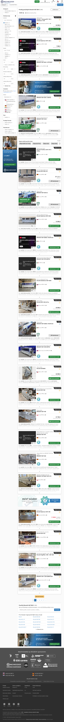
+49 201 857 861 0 (39, 673)
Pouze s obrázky (9, 129)
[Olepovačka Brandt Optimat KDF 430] (27, 516)
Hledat (60, 4)
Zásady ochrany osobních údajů (32, 719)
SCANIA (7, 42)
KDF (6, 53)
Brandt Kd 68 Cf (22, 627)
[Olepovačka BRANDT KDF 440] (27, 416)
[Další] (34, 24)
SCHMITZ (8, 34)
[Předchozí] (19, 24)
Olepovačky (54, 143)
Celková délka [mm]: (7, 76)
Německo (9, 105)
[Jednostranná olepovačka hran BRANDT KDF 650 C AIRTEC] (27, 102)
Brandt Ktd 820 (50, 624)
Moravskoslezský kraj (10, 102)
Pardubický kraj (10, 104)
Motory (7, 12)
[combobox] (10, 97)
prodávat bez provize (9, 164)
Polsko (8, 109)
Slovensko (9, 110)
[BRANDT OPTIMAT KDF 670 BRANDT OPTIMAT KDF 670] (27, 480)
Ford (7, 35)
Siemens (8, 31)
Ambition (7, 54)
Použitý (7, 117)
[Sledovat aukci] (59, 119)
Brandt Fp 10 (22, 619)
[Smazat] (56, 5)
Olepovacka (46, 143)
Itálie (8, 107)
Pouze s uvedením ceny (9, 64)
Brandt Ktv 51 (50, 627)
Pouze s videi (8, 131)
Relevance (55, 9)
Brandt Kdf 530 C (37, 622)
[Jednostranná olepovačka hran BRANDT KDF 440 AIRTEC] (27, 351)
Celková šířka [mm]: (7, 81)
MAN (7, 29)
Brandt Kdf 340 (36, 619)
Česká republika (9, 91)
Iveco (7, 27)
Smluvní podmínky (42, 719)
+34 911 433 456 (38, 675)
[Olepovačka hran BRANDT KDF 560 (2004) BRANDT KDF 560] (27, 459)
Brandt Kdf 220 (36, 617)
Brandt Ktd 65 (50, 617)
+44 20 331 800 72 (9, 673)
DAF (7, 32)
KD (6, 58)
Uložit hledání (39, 596)
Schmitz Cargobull (10, 37)
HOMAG (7, 45)
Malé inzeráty (8, 122)
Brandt (7, 22)
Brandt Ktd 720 (50, 622)
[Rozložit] (39, 36)
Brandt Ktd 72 (50, 619)
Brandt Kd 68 (22, 624)
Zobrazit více (40, 629)
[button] (62, 1)
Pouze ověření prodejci (10, 132)
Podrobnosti (55, 130)
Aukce (7, 124)
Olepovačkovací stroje (25, 143)
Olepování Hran (37, 143)
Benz (7, 24)
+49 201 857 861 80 (9, 675)
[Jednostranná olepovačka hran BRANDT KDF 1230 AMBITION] (27, 581)
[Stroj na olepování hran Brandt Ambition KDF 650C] (27, 285)
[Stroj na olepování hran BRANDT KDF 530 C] (27, 123)
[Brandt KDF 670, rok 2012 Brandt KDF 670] (27, 537)
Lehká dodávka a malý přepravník (34, 681)
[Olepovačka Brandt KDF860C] (27, 373)
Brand (20, 617)
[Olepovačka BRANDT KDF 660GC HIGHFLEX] (27, 328)
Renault (7, 40)
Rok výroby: (5, 66)
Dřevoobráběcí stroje (10, 11)
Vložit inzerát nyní (54, 91)
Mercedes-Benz (9, 26)
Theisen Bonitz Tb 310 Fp (48, 681)
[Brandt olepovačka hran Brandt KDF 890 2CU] (27, 175)
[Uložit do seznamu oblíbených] (59, 19)
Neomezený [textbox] (7, 97)
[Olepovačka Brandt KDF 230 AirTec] (27, 306)
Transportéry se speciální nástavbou (17, 681)
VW (6, 39)
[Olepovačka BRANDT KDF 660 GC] (27, 197)
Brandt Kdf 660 (36, 627)
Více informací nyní (55, 500)
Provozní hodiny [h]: (7, 71)
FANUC (7, 44)
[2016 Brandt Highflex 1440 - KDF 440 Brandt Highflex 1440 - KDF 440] (27, 559)
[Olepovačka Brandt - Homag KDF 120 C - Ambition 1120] (27, 23)
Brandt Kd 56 (22, 622)
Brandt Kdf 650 (36, 624)
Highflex (7, 56)
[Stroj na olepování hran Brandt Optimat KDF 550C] (27, 220)
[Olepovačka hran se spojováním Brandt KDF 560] (27, 394)
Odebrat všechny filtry (31, 12)
